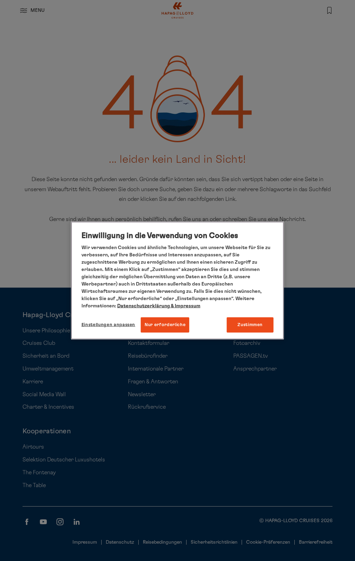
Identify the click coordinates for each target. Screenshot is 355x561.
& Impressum (185, 306)
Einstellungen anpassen (108, 325)
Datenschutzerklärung (143, 306)
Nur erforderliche (165, 325)
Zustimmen (250, 325)
